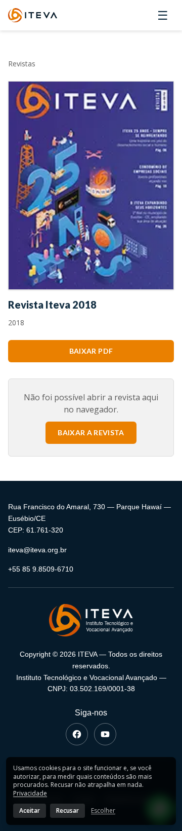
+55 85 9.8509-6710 (40, 569)
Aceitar (29, 810)
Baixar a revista (91, 432)
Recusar (67, 810)
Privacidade (30, 793)
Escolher (103, 811)
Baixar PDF (91, 351)
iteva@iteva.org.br (37, 550)
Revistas (21, 63)
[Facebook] (77, 734)
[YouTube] (105, 734)
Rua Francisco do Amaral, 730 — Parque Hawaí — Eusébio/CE (89, 512)
